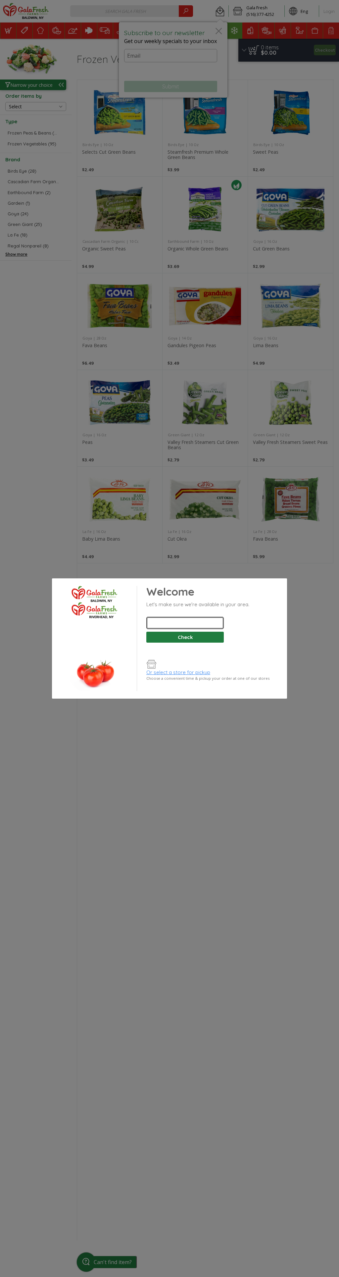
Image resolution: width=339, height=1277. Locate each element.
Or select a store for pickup (178, 672)
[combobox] (185, 623)
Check (185, 637)
